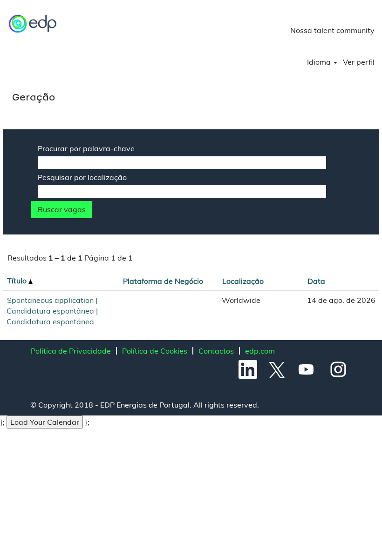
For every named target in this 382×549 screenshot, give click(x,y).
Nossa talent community (332, 30)
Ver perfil (359, 62)
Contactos (216, 350)
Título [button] (17, 280)
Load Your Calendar (44, 422)
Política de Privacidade (71, 350)
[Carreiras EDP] (33, 23)
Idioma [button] (320, 62)
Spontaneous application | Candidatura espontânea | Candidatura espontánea (52, 310)
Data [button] (316, 281)
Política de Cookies (154, 350)
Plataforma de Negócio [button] (163, 281)
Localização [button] (243, 281)
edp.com (260, 350)
